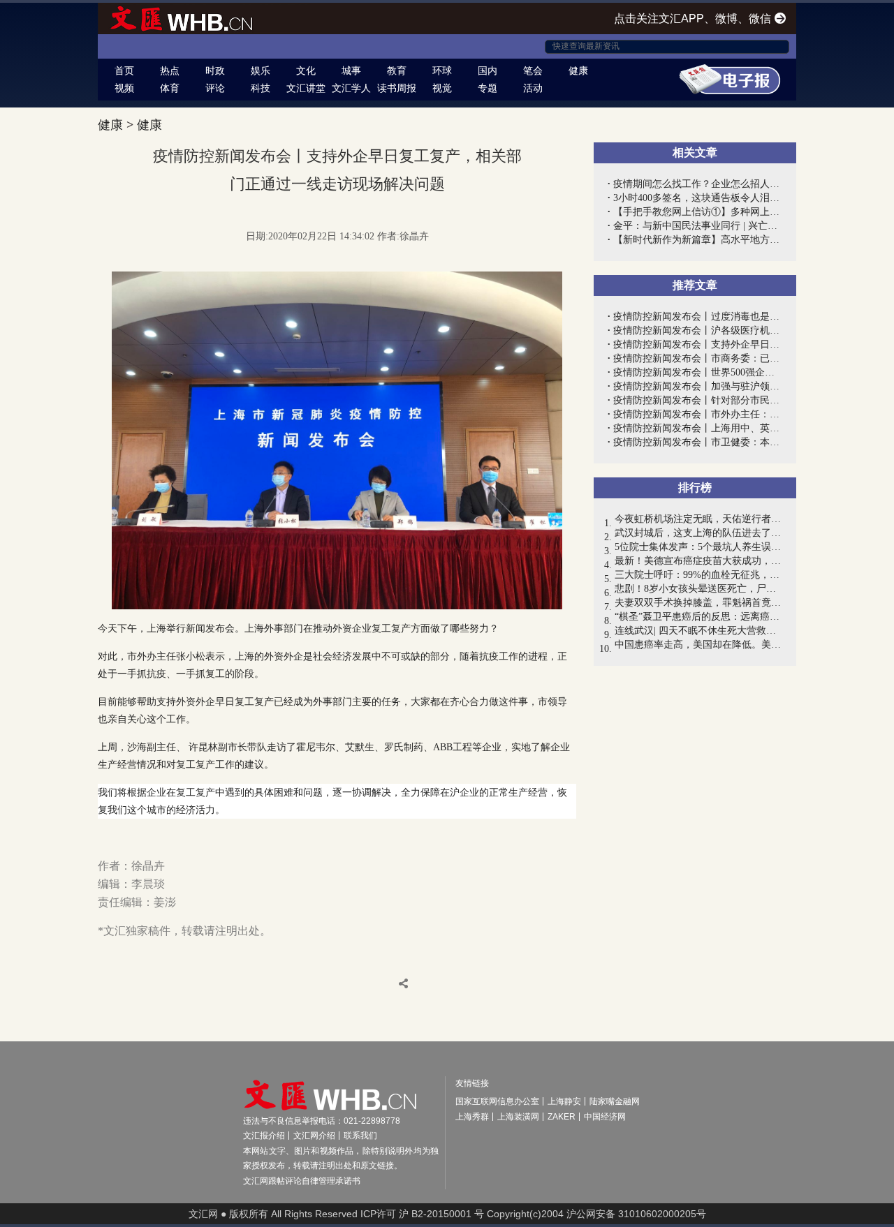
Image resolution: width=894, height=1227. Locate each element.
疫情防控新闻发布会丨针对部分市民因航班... (697, 400)
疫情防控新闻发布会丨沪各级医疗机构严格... (697, 330)
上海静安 (564, 1101)
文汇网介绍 (314, 1135)
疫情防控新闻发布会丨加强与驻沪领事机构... (697, 386)
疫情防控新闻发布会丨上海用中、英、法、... (697, 428)
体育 (169, 88)
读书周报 (396, 88)
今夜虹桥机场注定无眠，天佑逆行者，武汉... (698, 519)
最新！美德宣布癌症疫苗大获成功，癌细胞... (698, 561)
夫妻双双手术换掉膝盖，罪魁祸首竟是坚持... (698, 602)
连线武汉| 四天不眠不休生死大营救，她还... (698, 630)
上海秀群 (472, 1117)
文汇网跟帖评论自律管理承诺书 (301, 1181)
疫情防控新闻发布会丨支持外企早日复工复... (697, 344)
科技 (260, 88)
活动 (533, 88)
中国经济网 (605, 1117)
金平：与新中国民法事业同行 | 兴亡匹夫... (697, 226)
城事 (351, 70)
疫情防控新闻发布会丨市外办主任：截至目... (697, 414)
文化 (306, 70)
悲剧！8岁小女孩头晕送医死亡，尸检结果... (698, 588)
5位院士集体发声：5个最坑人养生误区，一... (698, 547)
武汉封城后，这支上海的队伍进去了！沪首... (698, 533)
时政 (215, 70)
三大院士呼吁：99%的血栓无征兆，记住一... (698, 575)
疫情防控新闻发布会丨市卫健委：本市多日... (697, 442)
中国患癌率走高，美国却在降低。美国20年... (698, 644)
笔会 (533, 70)
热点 (169, 70)
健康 (578, 70)
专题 (487, 88)
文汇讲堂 (305, 88)
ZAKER (562, 1117)
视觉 (442, 88)
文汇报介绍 (264, 1135)
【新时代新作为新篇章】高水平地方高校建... (697, 240)
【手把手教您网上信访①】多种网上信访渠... (697, 212)
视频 (124, 88)
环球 (442, 70)
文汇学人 (351, 88)
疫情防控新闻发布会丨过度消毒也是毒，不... (697, 316)
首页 (124, 70)
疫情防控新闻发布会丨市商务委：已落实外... (697, 358)
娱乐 (260, 70)
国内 (487, 70)
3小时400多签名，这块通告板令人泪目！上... (697, 198)
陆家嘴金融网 (614, 1101)
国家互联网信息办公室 (497, 1101)
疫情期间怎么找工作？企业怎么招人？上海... (697, 184)
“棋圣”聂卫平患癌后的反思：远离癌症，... (698, 616)
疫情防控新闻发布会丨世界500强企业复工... (697, 372)
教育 (396, 70)
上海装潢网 (518, 1117)
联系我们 (360, 1135)
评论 (215, 88)
